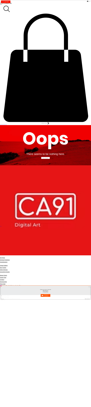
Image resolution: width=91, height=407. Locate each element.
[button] (45, 68)
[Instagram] (45, 286)
